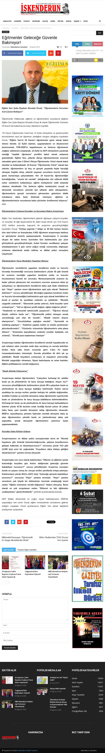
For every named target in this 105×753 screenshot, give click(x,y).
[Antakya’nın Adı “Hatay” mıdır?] (42, 680)
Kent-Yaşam (77, 682)
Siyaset (27, 21)
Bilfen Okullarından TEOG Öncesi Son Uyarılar (53, 538)
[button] (100, 21)
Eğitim (60, 21)
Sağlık (68, 21)
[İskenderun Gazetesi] (52, 9)
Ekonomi (36, 21)
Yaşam (76, 21)
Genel (52, 21)
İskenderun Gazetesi (19, 47)
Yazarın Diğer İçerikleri (27, 550)
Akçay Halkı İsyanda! (58, 689)
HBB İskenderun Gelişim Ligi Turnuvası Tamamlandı (58, 574)
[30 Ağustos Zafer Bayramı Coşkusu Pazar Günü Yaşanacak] (12, 562)
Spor (85, 21)
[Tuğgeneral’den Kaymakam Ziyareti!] (35, 562)
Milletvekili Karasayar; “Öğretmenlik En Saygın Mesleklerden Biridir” (17, 538)
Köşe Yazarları (78, 694)
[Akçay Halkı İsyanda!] (42, 691)
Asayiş (45, 21)
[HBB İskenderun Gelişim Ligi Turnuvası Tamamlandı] (58, 562)
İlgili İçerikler (9, 550)
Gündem (17, 21)
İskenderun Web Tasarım (28, 750)
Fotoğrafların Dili (79, 711)
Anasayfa (7, 21)
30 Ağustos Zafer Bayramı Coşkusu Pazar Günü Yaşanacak (11, 574)
